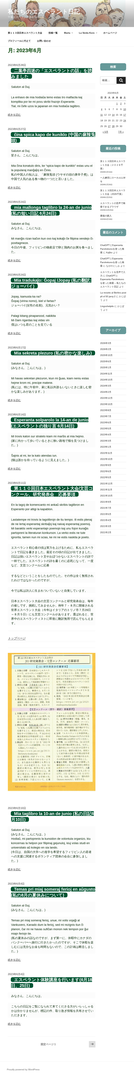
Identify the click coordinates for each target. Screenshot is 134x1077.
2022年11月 (106, 453)
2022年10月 (106, 459)
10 (124, 109)
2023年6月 (105, 422)
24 (124, 120)
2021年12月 (106, 483)
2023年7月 (105, 416)
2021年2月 (105, 532)
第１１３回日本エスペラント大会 (25, 33)
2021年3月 (105, 526)
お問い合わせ (44, 41)
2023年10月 (106, 404)
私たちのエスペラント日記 (44, 11)
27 (109, 126)
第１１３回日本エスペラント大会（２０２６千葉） (112, 165)
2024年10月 (106, 379)
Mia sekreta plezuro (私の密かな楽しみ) (53, 353)
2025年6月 (105, 361)
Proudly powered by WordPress (23, 1069)
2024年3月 (105, 385)
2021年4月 (105, 520)
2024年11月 (106, 373)
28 (113, 126)
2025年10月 (106, 355)
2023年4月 (105, 434)
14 (113, 114)
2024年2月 (105, 392)
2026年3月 (105, 343)
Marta (67, 33)
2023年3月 (105, 440)
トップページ (16, 638)
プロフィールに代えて (19, 41)
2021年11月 (106, 489)
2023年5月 (105, 428)
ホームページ (110, 33)
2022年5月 (105, 477)
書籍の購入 (106, 215)
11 (101, 114)
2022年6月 (105, 471)
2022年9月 (105, 465)
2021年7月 (105, 508)
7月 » (121, 131)
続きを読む (14, 114)
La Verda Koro (87, 33)
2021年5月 (105, 514)
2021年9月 (105, 502)
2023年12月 (106, 398)
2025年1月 (105, 367)
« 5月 (105, 131)
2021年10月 (106, 495)
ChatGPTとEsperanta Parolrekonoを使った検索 (112, 249)
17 (124, 114)
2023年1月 (105, 446)
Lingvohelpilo (107, 306)
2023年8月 (105, 410)
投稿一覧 (53, 33)
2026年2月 (105, 349)
